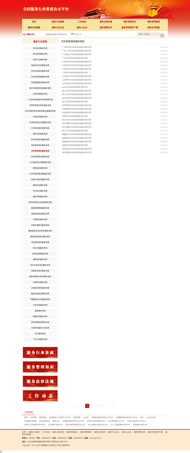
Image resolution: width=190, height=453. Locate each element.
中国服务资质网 (30, 421)
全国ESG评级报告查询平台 (35, 425)
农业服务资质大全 (55, 425)
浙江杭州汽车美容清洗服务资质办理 (76, 98)
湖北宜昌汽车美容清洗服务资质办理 (76, 149)
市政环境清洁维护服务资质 (40, 105)
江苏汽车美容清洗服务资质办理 (75, 73)
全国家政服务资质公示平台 (73, 421)
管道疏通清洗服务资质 (40, 82)
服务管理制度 (153, 21)
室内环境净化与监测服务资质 (40, 202)
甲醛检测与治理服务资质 (40, 299)
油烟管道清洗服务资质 (40, 214)
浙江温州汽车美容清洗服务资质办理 (76, 91)
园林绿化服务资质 (40, 185)
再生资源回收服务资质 (40, 322)
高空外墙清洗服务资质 (40, 71)
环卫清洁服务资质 (40, 191)
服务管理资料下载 (129, 27)
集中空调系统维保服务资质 (40, 88)
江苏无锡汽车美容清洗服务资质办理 (76, 62)
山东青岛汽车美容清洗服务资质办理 (76, 80)
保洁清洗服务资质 (40, 54)
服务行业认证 (58, 27)
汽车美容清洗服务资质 (40, 151)
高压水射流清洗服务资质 (40, 265)
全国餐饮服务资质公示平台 (126, 417)
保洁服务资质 (44, 421)
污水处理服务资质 (40, 305)
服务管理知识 (130, 21)
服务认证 (56, 421)
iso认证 (86, 417)
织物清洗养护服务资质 (40, 271)
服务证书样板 (153, 27)
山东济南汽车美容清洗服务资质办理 (76, 83)
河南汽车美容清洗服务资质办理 (75, 116)
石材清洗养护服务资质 (40, 145)
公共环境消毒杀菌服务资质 (40, 174)
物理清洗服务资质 (40, 259)
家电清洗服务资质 (40, 168)
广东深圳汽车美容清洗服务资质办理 (76, 47)
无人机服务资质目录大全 (98, 425)
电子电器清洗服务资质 (40, 139)
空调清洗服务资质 (40, 219)
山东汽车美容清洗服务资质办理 (75, 87)
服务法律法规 (106, 21)
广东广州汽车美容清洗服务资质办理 (76, 51)
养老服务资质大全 (140, 425)
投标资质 (77, 417)
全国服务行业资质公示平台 (60, 417)
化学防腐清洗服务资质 (40, 157)
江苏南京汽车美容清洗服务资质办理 (76, 69)
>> (114, 406)
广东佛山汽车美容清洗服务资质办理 (76, 54)
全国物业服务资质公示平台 (102, 417)
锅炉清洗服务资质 (40, 134)
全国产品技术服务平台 (96, 421)
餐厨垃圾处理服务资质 (40, 294)
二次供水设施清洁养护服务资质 (40, 100)
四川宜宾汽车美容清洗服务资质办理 (76, 120)
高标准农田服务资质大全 (75, 425)
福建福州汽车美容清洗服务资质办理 (76, 142)
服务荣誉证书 (106, 27)
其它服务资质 (40, 334)
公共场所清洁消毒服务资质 (40, 162)
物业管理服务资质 (40, 197)
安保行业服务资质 (40, 60)
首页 (34, 21)
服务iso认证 (82, 27)
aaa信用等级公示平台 (116, 421)
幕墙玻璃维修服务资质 (40, 208)
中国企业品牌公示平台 (136, 421)
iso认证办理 (150, 417)
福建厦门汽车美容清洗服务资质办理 (76, 134)
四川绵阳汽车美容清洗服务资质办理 (76, 123)
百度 (26, 417)
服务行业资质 (34, 27)
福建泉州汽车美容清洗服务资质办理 (76, 138)
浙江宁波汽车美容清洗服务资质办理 (76, 94)
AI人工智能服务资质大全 (120, 425)
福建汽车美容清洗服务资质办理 (75, 145)
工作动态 (82, 21)
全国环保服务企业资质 (40, 328)
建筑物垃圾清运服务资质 (40, 237)
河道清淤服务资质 (40, 117)
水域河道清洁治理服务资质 (40, 122)
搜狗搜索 (42, 417)
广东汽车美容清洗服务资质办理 (75, 58)
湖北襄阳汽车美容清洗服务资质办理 (76, 152)
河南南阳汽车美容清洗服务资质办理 (76, 109)
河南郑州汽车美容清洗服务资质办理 (76, 105)
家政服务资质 (40, 311)
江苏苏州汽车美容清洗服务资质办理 (76, 65)
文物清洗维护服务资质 (40, 288)
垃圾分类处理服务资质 (40, 179)
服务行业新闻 (58, 21)
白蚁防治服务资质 (40, 282)
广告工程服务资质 (40, 339)
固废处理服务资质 (40, 316)
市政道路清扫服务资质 (40, 242)
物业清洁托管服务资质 (40, 65)
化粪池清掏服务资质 (40, 254)
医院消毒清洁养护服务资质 (40, 276)
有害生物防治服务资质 (40, 225)
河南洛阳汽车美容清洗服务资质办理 (76, 113)
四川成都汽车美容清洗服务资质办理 (76, 127)
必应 (142, 417)
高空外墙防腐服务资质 (40, 77)
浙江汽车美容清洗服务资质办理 (75, 102)
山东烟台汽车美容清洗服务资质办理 (76, 76)
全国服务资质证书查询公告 (56, 34)
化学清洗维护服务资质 (40, 128)
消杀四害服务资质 (40, 94)
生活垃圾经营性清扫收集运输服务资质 (40, 111)
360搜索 (33, 417)
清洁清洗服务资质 (40, 48)
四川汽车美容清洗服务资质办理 (75, 131)
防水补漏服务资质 (40, 248)
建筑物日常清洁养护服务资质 (40, 231)
